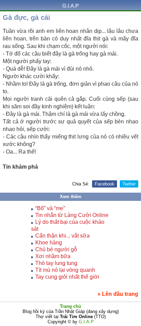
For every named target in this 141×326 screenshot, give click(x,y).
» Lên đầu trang (118, 294)
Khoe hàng (48, 242)
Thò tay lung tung (56, 263)
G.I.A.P (70, 6)
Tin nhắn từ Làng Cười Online (71, 215)
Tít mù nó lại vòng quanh (65, 270)
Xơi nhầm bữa (52, 256)
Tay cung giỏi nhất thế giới (67, 277)
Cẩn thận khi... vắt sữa (62, 236)
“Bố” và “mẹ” (50, 208)
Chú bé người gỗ (56, 249)
